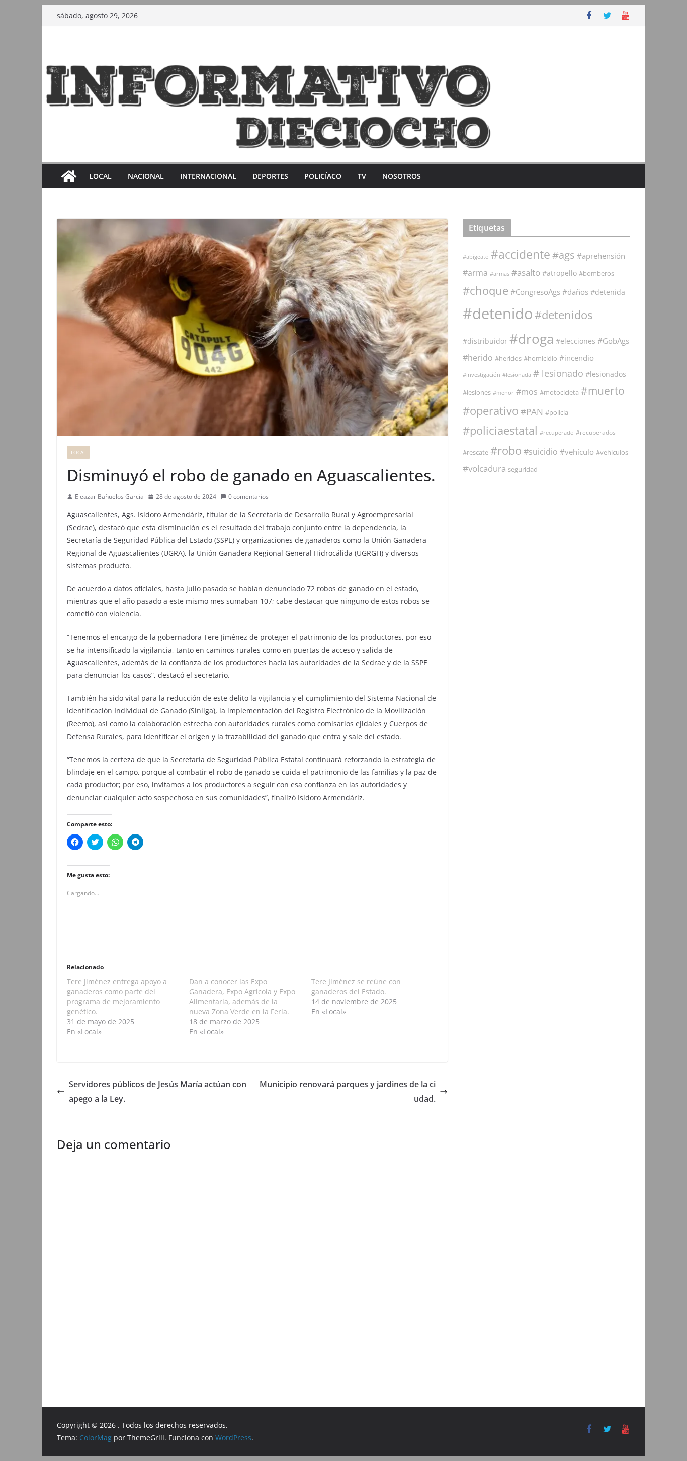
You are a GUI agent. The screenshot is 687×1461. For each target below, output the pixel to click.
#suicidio (541, 451)
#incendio (576, 358)
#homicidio (540, 358)
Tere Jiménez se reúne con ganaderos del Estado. (356, 986)
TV (362, 176)
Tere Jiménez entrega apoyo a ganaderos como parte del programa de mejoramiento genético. (117, 996)
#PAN (532, 412)
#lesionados (605, 374)
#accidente (520, 254)
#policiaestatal (500, 430)
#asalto (525, 272)
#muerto (603, 390)
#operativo (491, 410)
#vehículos (612, 452)
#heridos (508, 358)
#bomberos (596, 273)
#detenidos (563, 315)
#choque (485, 290)
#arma (475, 272)
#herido (478, 357)
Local (100, 176)
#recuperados (596, 432)
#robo (506, 450)
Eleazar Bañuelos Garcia (109, 496)
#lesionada (516, 374)
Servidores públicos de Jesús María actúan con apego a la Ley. (157, 1091)
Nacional (146, 176)
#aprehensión (601, 256)
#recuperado (557, 432)
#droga (531, 339)
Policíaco (322, 176)
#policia (556, 412)
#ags (563, 255)
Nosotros (401, 176)
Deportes (270, 176)
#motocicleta (559, 392)
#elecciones (575, 341)
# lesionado (558, 373)
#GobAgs (613, 341)
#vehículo (577, 452)
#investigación (481, 374)
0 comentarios (248, 496)
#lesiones (477, 392)
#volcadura (484, 468)
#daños (575, 291)
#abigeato (476, 256)
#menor (503, 392)
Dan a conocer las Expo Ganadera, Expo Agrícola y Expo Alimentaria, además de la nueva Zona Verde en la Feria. (242, 996)
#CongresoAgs (535, 292)
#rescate (475, 452)
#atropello (559, 273)
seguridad (523, 469)
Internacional (208, 176)
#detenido (498, 313)
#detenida (607, 292)
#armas (499, 273)
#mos (527, 391)
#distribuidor (485, 341)
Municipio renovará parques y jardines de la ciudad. (348, 1091)
